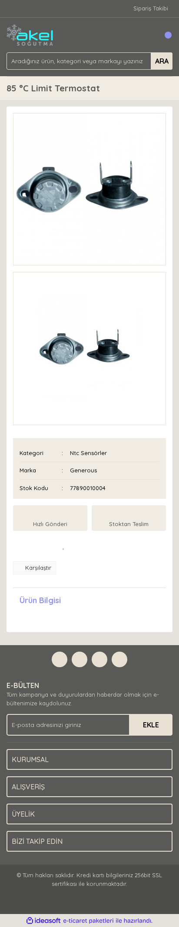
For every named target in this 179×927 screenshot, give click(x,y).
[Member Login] (146, 35)
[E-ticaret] (88, 921)
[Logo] (30, 34)
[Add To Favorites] (63, 546)
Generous (83, 470)
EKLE (151, 724)
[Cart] (163, 35)
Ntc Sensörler (88, 452)
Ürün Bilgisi (40, 600)
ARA (162, 61)
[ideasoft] (43, 921)
